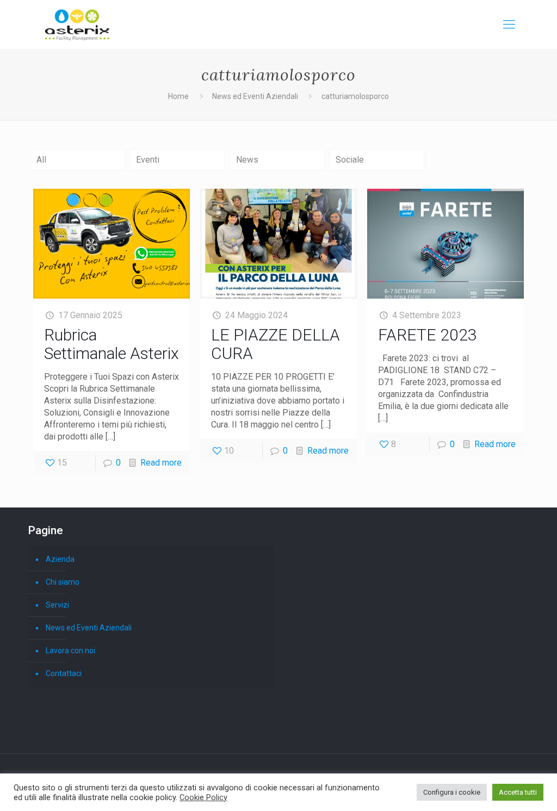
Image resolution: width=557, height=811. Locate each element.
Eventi (147, 159)
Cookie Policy (203, 797)
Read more (161, 462)
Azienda (60, 559)
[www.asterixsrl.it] (77, 24)
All (41, 159)
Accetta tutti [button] (518, 792)
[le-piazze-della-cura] (278, 243)
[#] (509, 24)
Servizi (57, 604)
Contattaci (64, 673)
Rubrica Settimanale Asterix (111, 344)
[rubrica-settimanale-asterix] (111, 243)
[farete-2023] (445, 243)
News (247, 159)
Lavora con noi (70, 650)
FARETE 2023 (427, 334)
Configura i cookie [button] (451, 792)
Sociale (350, 159)
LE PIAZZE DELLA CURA (275, 344)
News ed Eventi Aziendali (255, 96)
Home (178, 96)
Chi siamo (62, 582)
